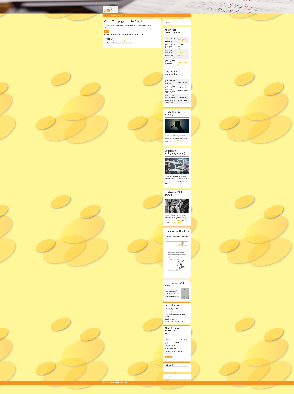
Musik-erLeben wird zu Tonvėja (115, 15)
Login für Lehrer (169, 376)
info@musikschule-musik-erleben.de (178, 314)
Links (125, 382)
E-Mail (167, 333)
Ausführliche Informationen (172, 296)
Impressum (106, 382)
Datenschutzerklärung (117, 382)
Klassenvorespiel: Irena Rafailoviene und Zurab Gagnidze (182, 99)
